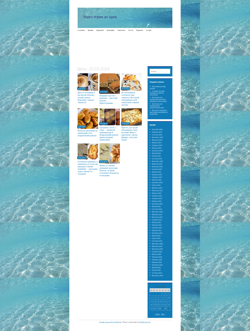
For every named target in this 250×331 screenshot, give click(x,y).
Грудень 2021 (157, 209)
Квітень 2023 (157, 180)
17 (169, 301)
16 (166, 301)
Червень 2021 (157, 225)
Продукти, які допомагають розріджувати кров (157, 106)
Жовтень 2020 (157, 246)
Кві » (163, 314)
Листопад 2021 (157, 211)
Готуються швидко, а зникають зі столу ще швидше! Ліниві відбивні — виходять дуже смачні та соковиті (88, 167)
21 (160, 305)
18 (151, 305)
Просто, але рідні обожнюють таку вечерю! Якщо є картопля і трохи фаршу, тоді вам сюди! (129, 133)
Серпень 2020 (157, 251)
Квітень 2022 (157, 201)
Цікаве (90, 30)
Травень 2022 (157, 198)
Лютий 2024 (156, 153)
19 (154, 305)
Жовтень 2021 (157, 214)
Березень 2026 (157, 129)
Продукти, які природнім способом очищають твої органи (158, 99)
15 (163, 301)
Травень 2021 (157, 227)
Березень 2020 (157, 265)
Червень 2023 (157, 174)
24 (169, 305)
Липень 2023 (156, 172)
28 (160, 308)
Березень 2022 (157, 204)
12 (154, 301)
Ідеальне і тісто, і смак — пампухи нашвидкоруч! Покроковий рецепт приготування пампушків (109, 133)
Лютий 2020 (156, 267)
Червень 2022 (157, 196)
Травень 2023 (157, 177)
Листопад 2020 (157, 243)
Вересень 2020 (157, 249)
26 (154, 308)
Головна (81, 30)
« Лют (157, 314)
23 (166, 305)
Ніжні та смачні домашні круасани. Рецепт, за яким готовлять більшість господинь (109, 170)
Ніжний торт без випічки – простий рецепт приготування (108, 99)
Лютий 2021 (156, 235)
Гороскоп (121, 30)
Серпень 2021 (157, 219)
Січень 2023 (156, 185)
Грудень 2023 (157, 158)
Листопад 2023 (157, 161)
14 (160, 301)
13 (157, 301)
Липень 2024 (156, 142)
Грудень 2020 (157, 241)
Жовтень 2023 (157, 164)
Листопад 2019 (157, 275)
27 (157, 308)
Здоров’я (100, 30)
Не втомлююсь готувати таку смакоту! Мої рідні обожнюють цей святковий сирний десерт (130, 98)
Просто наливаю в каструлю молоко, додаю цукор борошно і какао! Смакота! (86, 97)
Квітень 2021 (157, 230)
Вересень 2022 (157, 190)
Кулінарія (110, 30)
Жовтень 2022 (157, 188)
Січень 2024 (156, 156)
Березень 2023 (157, 182)
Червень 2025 (157, 132)
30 (166, 308)
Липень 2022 (156, 193)
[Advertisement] (125, 51)
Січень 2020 (156, 270)
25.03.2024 (81, 88)
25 (151, 308)
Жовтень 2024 (157, 140)
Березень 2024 (157, 150)
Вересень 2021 (157, 217)
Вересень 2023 (157, 166)
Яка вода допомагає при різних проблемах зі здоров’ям (159, 112)
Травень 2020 (157, 259)
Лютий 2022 (156, 206)
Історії (148, 30)
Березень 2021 (157, 233)
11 (151, 301)
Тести (130, 30)
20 (157, 305)
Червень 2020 (157, 257)
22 (163, 305)
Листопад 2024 (157, 137)
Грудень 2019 (157, 273)
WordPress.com (144, 322)
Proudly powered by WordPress (110, 322)
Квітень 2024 (157, 148)
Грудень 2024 (157, 134)
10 (169, 297)
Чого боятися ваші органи (158, 87)
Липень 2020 (156, 254)
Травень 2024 (157, 145)
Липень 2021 (156, 222)
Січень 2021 (156, 238)
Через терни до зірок (100, 16)
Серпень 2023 (157, 169)
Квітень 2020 (157, 262)
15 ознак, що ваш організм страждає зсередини (157, 93)
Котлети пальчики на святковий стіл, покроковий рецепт (88, 133)
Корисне (139, 30)
